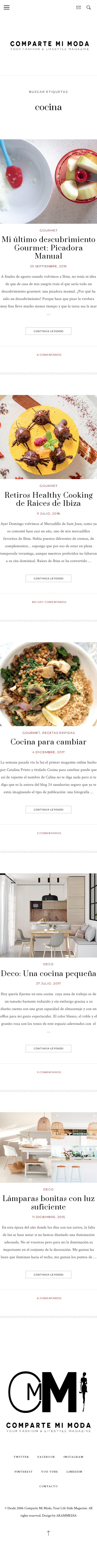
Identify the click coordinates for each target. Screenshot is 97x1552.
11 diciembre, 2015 (48, 1217)
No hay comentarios (49, 602)
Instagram (74, 1456)
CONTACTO (48, 1486)
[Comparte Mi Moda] (48, 45)
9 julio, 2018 (48, 513)
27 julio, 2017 (48, 983)
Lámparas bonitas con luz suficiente (48, 1203)
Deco (48, 964)
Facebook (46, 1456)
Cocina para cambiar (48, 742)
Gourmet (48, 230)
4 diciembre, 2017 (48, 752)
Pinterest (24, 1471)
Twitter (21, 1456)
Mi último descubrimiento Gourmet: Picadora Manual (49, 248)
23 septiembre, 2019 (48, 266)
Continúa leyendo (48, 331)
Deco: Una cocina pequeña (49, 974)
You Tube (49, 1471)
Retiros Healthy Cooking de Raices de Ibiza (48, 500)
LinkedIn (75, 1471)
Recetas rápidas (58, 733)
